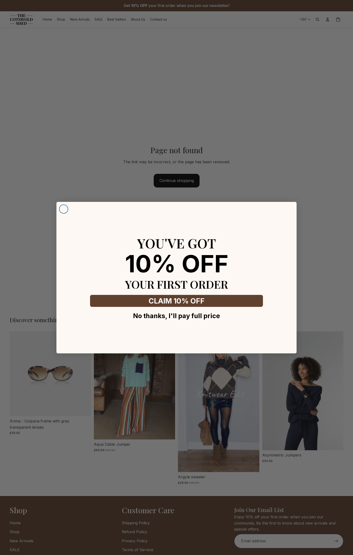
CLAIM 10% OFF (177, 301)
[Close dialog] (63, 209)
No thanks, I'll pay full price (176, 316)
